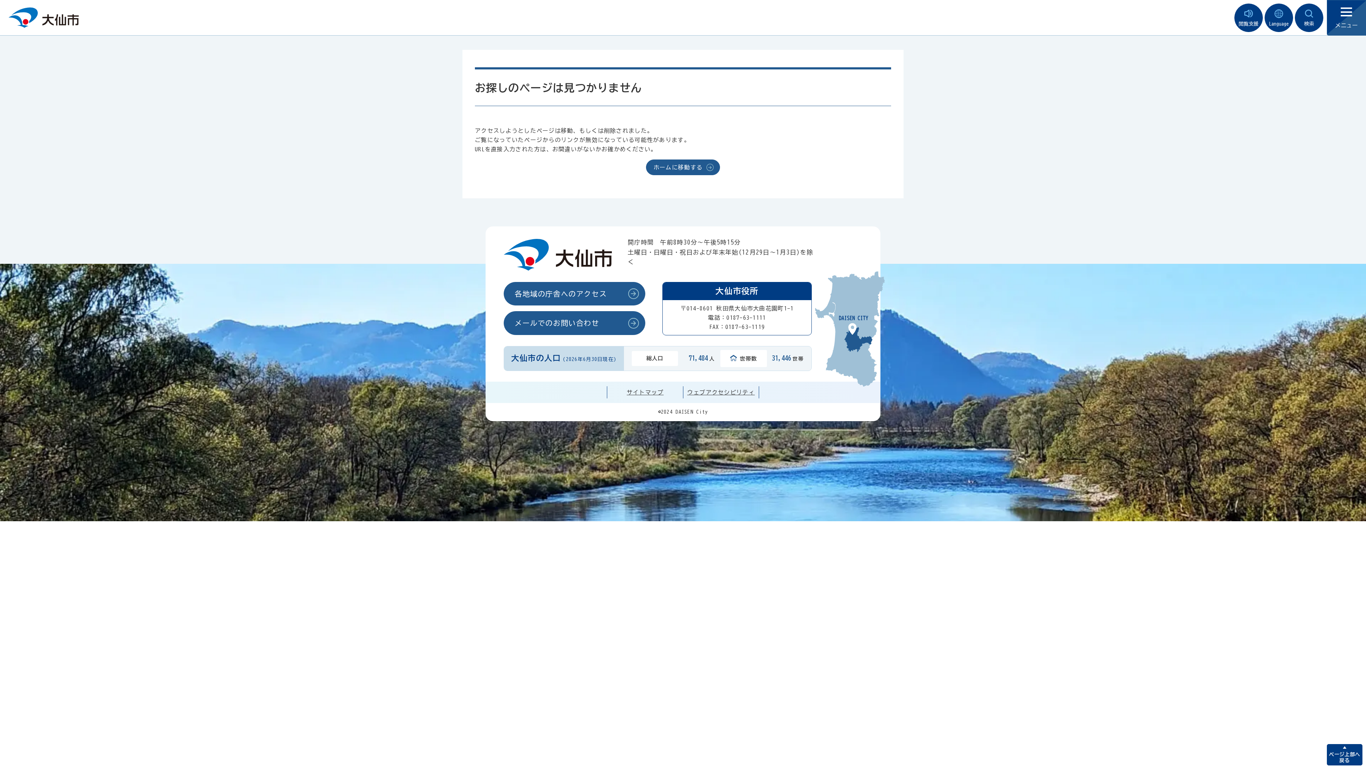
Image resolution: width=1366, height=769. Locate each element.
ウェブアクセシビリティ (721, 392)
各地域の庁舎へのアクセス (561, 293)
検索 (1309, 23)
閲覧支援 (1249, 23)
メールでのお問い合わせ (557, 322)
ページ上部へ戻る (1344, 757)
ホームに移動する (678, 167)
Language (1279, 23)
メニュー (1346, 25)
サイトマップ (645, 392)
